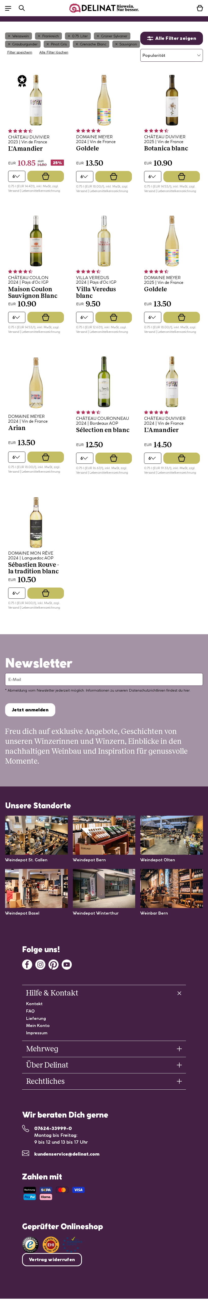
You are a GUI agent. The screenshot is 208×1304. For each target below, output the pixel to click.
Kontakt (34, 1003)
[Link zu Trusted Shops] (30, 1245)
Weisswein (20, 36)
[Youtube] (67, 964)
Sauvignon (128, 44)
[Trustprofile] (62, 1245)
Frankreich (50, 36)
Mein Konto (38, 1025)
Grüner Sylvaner (114, 36)
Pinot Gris (59, 44)
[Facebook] (27, 964)
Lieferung (36, 1018)
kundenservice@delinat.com (66, 1154)
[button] (10, 8)
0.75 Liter (80, 36)
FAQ (30, 1011)
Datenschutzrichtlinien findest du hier (159, 690)
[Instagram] (40, 964)
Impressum (36, 1032)
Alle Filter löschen (53, 52)
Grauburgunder (25, 44)
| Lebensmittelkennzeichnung (40, 191)
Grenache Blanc (93, 44)
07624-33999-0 (53, 1128)
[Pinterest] (53, 964)
